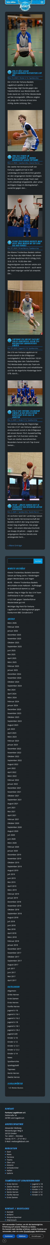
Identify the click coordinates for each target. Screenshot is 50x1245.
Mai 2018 (11, 929)
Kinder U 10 (13, 1038)
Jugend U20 (12, 1034)
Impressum (12, 1220)
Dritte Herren (13, 994)
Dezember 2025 (14, 635)
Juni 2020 (12, 839)
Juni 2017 (12, 972)
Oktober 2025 (13, 642)
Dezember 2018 (14, 902)
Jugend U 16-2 (14, 1018)
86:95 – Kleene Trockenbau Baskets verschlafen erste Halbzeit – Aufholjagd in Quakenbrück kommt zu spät (24, 585)
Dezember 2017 (14, 949)
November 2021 (14, 792)
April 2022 (12, 772)
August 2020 (13, 831)
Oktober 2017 (13, 957)
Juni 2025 (12, 650)
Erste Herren (23, 248)
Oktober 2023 (13, 717)
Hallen (9, 1170)
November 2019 (14, 858)
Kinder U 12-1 (13, 1046)
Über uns (11, 1162)
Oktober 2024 (13, 682)
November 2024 (14, 678)
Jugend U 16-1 (14, 1014)
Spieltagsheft (13, 1065)
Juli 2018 (11, 921)
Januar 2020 (13, 851)
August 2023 (13, 725)
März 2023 (12, 737)
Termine (10, 1157)
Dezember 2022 (14, 748)
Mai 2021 (11, 811)
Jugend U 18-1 (14, 1026)
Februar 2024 (13, 701)
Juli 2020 (11, 835)
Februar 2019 (13, 894)
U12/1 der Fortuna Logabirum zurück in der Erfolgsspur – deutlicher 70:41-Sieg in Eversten (26, 414)
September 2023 (15, 721)
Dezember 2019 (14, 854)
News (10, 1057)
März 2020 (12, 843)
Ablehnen (22, 1236)
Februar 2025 (13, 666)
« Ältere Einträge (15, 545)
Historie (10, 1165)
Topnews (11, 1069)
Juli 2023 (11, 729)
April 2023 (12, 733)
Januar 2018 (13, 945)
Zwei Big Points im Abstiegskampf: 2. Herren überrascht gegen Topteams (25, 158)
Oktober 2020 (13, 823)
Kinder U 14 (13, 1053)
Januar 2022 (13, 784)
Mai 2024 (11, 689)
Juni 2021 (12, 807)
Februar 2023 (13, 741)
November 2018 (14, 906)
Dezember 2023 (14, 709)
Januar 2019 (13, 898)
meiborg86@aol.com (20, 1141)
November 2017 (14, 953)
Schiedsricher (13, 1168)
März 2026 (12, 623)
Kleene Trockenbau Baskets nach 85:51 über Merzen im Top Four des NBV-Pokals (27, 243)
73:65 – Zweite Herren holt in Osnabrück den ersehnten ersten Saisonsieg (27, 507)
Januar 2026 (13, 631)
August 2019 (13, 870)
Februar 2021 (13, 819)
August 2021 (13, 803)
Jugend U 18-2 (14, 1030)
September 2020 (15, 827)
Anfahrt (10, 1214)
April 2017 (12, 980)
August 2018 (13, 917)
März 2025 (12, 662)
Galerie (10, 1173)
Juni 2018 (12, 925)
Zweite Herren (34, 163)
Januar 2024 (13, 705)
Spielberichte (34, 78)
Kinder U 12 (24, 78)
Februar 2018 (13, 941)
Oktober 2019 (13, 862)
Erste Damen (13, 998)
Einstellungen (29, 1231)
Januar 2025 (13, 670)
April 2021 (12, 815)
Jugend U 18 (13, 1022)
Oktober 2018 (13, 909)
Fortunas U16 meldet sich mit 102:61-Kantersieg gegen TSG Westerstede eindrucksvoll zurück (25, 342)
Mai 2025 (11, 654)
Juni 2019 (12, 878)
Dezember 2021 (14, 788)
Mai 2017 (11, 976)
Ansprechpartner (14, 1217)
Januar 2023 (13, 744)
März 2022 (12, 776)
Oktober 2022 (13, 756)
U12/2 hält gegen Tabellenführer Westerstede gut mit (27, 73)
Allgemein (12, 991)
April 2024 (12, 693)
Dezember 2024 (14, 674)
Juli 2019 (11, 874)
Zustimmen (9, 1236)
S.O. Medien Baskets (16, 1088)
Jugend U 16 (23, 348)
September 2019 (15, 866)
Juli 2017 (11, 968)
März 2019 (12, 890)
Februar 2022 (13, 780)
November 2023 (14, 713)
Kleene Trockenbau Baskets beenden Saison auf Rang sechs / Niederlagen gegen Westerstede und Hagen (23, 575)
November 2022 (14, 752)
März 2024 (12, 697)
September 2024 (15, 686)
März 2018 (12, 937)
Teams (9, 1160)
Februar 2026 (13, 627)
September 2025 (15, 646)
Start (9, 1152)
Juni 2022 (12, 768)
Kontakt (10, 1212)
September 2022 (15, 760)
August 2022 (13, 764)
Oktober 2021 (13, 795)
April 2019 (12, 886)
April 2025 (12, 658)
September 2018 (15, 913)
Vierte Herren (13, 1073)
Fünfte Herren (14, 1006)
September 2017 (15, 960)
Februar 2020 (13, 847)
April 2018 (12, 933)
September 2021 (15, 799)
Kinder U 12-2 (13, 1049)
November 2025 (14, 638)
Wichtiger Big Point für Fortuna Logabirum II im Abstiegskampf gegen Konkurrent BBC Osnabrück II (24, 609)
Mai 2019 (11, 882)
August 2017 (13, 964)
